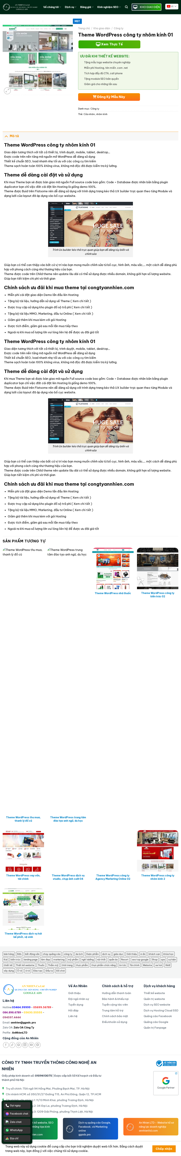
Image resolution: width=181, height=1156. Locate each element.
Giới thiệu (132, 954)
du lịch (79, 954)
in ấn (142, 954)
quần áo (113, 959)
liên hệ (63, 332)
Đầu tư (49, 970)
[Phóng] (7, 90)
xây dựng (9, 970)
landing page (31, 959)
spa (163, 959)
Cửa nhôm (89, 114)
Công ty (118, 28)
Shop (154, 959)
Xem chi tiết (80, 301)
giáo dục (118, 954)
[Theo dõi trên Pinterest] (19, 1045)
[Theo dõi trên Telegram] (38, 1045)
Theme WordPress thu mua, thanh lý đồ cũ (23, 819)
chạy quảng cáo (51, 954)
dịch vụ (106, 954)
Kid (5, 959)
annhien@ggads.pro (23, 1022)
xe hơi (158, 965)
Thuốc (41, 965)
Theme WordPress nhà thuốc (113, 593)
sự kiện (172, 959)
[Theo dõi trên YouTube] (31, 1045)
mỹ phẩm (73, 959)
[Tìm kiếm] (126, 7)
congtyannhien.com (111, 287)
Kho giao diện (102, 28)
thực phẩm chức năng (103, 965)
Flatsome (41, 191)
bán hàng (9, 954)
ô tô (27, 970)
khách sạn (154, 954)
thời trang (67, 965)
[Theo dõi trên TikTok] (12, 1045)
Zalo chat (16, 1122)
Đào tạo (37, 970)
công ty (68, 954)
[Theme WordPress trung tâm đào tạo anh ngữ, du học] (68, 680)
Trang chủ (84, 28)
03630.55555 (33, 1012)
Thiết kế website (25, 965)
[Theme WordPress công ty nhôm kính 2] (157, 851)
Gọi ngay (15, 1105)
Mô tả (14, 136)
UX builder (122, 191)
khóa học (168, 954)
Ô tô (19, 970)
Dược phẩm (92, 954)
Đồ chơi (60, 970)
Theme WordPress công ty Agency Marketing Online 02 (112, 877)
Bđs (19, 954)
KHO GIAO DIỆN (150, 7)
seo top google (140, 959)
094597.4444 (12, 1017)
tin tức (122, 965)
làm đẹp (45, 959)
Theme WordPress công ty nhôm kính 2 (157, 877)
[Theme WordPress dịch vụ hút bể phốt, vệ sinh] (23, 909)
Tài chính (134, 965)
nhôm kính (101, 114)
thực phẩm (82, 965)
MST (77, 21)
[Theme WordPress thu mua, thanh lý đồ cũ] (23, 680)
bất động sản (32, 954)
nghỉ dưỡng (88, 959)
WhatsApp (16, 1130)
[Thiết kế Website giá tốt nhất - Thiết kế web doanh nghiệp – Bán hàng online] (20, 7)
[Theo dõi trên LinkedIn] (25, 1045)
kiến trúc (15, 959)
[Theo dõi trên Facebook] (6, 1045)
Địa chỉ (14, 1138)
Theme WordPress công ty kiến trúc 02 (157, 594)
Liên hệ (64, 21)
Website (147, 965)
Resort (125, 959)
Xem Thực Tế (111, 44)
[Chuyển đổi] (6, 136)
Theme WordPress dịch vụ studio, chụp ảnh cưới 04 (68, 877)
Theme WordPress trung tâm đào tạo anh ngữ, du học (68, 819)
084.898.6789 (12, 1012)
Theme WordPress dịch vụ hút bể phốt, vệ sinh (23, 935)
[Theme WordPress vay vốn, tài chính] (23, 851)
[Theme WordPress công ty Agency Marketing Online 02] (113, 851)
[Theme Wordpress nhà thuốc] (113, 568)
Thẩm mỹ (53, 965)
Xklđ (167, 965)
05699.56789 (42, 1007)
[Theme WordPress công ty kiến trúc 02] (157, 568)
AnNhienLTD (19, 1032)
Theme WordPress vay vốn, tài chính (23, 877)
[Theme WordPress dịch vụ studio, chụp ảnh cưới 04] (68, 851)
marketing (59, 959)
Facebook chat (19, 1113)
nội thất (101, 959)
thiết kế (8, 965)
